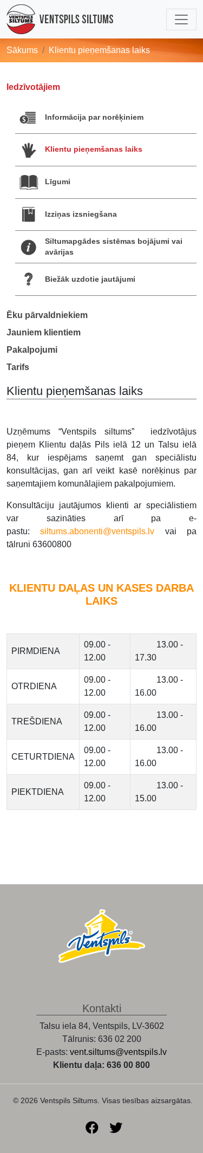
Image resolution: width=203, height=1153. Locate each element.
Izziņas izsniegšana (81, 214)
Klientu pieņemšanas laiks (93, 149)
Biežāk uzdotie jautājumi (90, 279)
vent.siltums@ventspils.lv (118, 1052)
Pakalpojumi (31, 349)
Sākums (22, 50)
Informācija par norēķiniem (94, 117)
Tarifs (17, 367)
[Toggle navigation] (181, 19)
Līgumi (57, 181)
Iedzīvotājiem (33, 87)
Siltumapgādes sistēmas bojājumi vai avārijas (113, 246)
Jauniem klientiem (43, 332)
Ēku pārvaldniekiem (47, 315)
